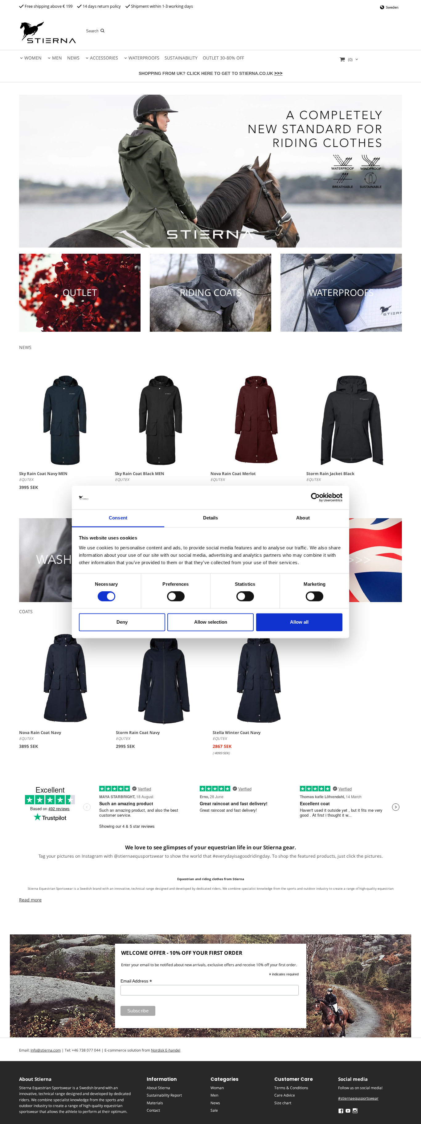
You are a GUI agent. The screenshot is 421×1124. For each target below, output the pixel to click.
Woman (217, 1087)
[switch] (176, 596)
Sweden (392, 7)
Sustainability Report (164, 1095)
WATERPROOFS (144, 58)
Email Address (136, 981)
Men (214, 1095)
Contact (153, 1110)
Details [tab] (210, 517)
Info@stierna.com (46, 1050)
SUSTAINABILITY (181, 58)
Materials (155, 1103)
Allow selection (210, 622)
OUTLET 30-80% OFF (223, 58)
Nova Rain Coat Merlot (233, 473)
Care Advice (284, 1095)
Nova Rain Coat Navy (40, 732)
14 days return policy (101, 6)
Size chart (282, 1103)
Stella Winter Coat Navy (236, 732)
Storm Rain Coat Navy (138, 732)
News (215, 1103)
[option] (65, 694)
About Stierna (158, 1087)
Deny (122, 622)
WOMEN (33, 58)
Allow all (299, 622)
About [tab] (303, 517)
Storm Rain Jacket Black (330, 473)
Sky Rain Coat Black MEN (139, 473)
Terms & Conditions (291, 1087)
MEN (57, 58)
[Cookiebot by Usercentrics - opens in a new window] (315, 497)
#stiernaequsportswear (358, 1098)
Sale (214, 1110)
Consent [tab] (118, 517)
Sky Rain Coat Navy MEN (43, 473)
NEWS (73, 58)
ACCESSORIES (104, 58)
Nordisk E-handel (165, 1050)
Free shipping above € (45, 6)
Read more (30, 900)
